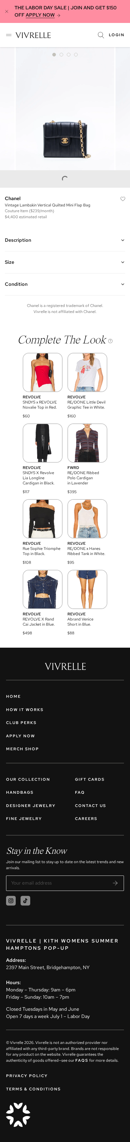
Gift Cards (90, 779)
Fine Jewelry (24, 818)
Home (13, 696)
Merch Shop (22, 748)
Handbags (20, 792)
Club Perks (21, 722)
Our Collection (28, 779)
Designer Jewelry (31, 805)
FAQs (81, 1060)
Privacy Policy (27, 1075)
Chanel (13, 198)
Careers (86, 818)
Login (117, 34)
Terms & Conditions (33, 1089)
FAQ (80, 792)
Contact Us (90, 805)
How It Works (25, 709)
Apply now (20, 735)
